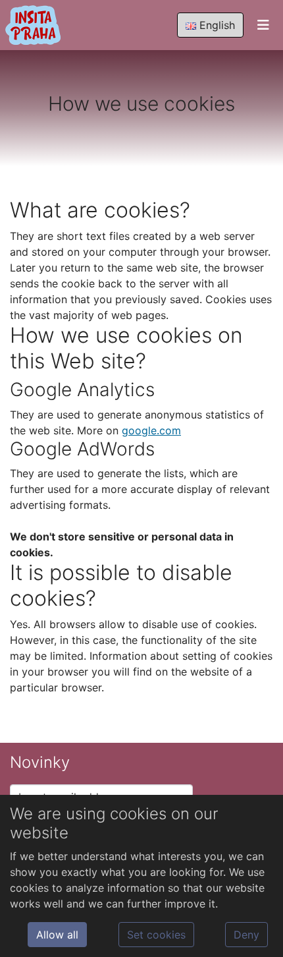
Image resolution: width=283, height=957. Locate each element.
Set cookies (156, 934)
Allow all (57, 934)
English (215, 25)
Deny (246, 934)
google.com (151, 430)
